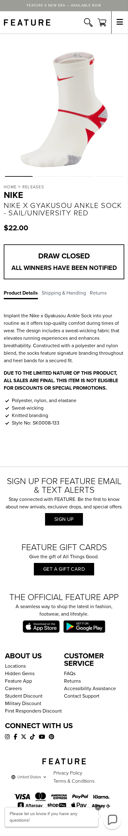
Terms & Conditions (73, 781)
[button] (19, 176)
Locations (15, 666)
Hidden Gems (19, 673)
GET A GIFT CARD (64, 569)
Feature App (18, 681)
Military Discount (23, 703)
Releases (33, 187)
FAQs (69, 673)
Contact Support (81, 696)
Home (10, 187)
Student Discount (24, 696)
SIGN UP (64, 519)
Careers (13, 688)
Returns (72, 681)
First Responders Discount (33, 711)
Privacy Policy (67, 773)
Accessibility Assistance (90, 688)
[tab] (23, 294)
